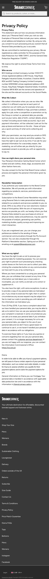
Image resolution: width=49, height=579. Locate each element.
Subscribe (6, 484)
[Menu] (4, 7)
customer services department (30, 339)
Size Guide (6, 490)
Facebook (6, 562)
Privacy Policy (7, 510)
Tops (4, 529)
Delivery (5, 464)
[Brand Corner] (24, 7)
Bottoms (5, 536)
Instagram (6, 556)
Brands (4, 445)
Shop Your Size (8, 425)
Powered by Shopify (7, 577)
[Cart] (45, 7)
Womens (5, 438)
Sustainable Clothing (10, 451)
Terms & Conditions (10, 503)
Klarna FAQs (7, 523)
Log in (5, 572)
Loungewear (7, 458)
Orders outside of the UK (12, 471)
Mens (4, 432)
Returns (5, 477)
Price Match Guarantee (11, 516)
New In (5, 419)
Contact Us (6, 497)
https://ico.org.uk (9, 348)
